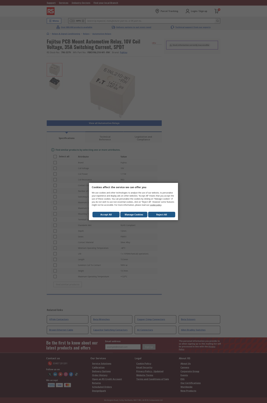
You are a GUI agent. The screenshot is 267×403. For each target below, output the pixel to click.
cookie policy (155, 205)
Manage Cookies (134, 214)
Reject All (161, 214)
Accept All (106, 214)
